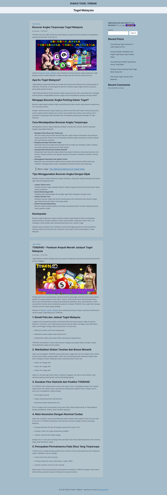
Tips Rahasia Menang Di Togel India (67, 169)
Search (110, 30)
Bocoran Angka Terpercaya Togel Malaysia (57, 27)
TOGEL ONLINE (36, 24)
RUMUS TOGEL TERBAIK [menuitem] (48, 73)
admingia (36, 31)
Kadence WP (103, 490)
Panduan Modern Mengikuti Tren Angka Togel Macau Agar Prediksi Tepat (122, 54)
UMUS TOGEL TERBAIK (50, 310)
